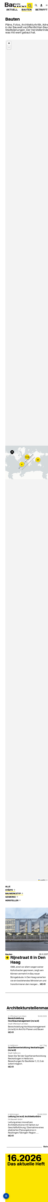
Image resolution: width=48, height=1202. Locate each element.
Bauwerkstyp (13, 894)
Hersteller (12, 901)
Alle (7, 887)
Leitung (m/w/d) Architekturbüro (24, 1117)
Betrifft (41, 10)
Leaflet (42, 880)
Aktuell (12, 10)
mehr (43, 984)
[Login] (41, 5)
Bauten (27, 10)
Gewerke (10, 897)
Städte (9, 890)
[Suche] (36, 5)
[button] (27, 457)
